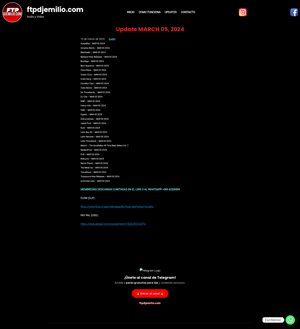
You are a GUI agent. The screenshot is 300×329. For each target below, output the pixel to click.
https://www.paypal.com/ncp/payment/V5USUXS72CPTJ (113, 224)
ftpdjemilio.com (55, 9)
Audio (112, 39)
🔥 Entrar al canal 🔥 (150, 293)
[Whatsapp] (290, 320)
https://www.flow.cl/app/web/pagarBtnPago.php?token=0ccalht (117, 206)
